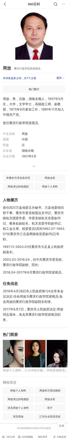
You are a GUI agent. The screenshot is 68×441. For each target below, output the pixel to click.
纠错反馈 (61, 436)
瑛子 (50, 407)
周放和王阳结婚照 (49, 390)
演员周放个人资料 (18, 407)
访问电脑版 (27, 436)
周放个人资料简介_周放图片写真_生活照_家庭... (13, 370)
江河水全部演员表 (49, 416)
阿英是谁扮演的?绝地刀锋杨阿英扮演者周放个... (57, 370)
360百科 (34, 4)
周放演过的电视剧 (18, 186)
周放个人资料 (50, 186)
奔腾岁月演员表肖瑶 (18, 177)
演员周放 (18, 416)
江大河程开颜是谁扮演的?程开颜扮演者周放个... (35, 370)
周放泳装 (50, 177)
